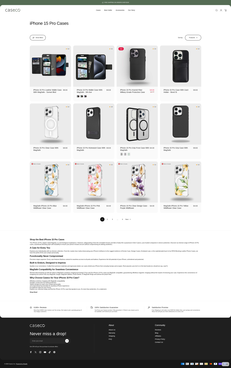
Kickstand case (146, 251)
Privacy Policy (160, 339)
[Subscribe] (67, 341)
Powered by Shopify (21, 364)
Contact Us (159, 342)
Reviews (158, 330)
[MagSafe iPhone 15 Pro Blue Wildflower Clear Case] (50, 182)
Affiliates (158, 336)
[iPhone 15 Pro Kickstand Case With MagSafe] (93, 124)
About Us (112, 330)
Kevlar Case (126, 251)
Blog (156, 333)
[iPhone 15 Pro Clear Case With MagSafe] (50, 124)
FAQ (110, 339)
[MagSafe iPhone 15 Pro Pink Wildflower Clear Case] (93, 182)
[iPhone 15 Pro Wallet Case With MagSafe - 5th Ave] (93, 66)
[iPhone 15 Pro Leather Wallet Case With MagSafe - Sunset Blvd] (50, 66)
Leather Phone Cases (188, 251)
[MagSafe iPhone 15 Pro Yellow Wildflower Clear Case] (180, 182)
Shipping (112, 336)
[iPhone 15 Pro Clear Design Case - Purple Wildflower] (137, 182)
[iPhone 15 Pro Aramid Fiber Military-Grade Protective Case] (137, 66)
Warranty (112, 333)
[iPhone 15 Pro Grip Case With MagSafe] (180, 124)
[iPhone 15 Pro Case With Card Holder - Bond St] (180, 66)
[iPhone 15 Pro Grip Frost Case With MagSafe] (137, 124)
